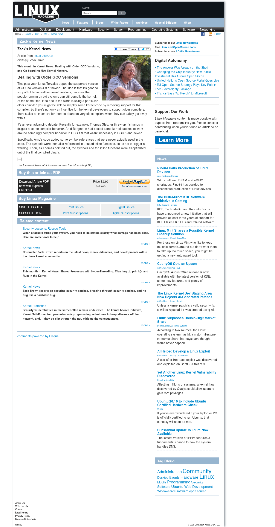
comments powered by (37, 336)
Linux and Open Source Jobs (178, 47)
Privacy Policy (22, 515)
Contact (19, 509)
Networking (207, 29)
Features (82, 22)
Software (189, 29)
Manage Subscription (26, 519)
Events (174, 477)
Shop (187, 22)
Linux (167, 325)
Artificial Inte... (162, 301)
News (65, 22)
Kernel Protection (34, 306)
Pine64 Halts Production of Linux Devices (182, 170)
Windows (163, 491)
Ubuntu (160, 408)
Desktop (45, 29)
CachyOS (171, 267)
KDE (159, 205)
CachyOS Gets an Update (177, 263)
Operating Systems (165, 29)
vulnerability (183, 355)
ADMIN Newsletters (188, 51)
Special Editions (166, 22)
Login (218, 33)
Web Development (198, 486)
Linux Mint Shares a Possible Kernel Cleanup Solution (185, 232)
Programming (137, 29)
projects (174, 205)
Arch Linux (161, 267)
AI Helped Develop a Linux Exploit (183, 351)
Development (65, 29)
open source (197, 491)
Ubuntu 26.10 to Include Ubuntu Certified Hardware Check (181, 403)
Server (118, 29)
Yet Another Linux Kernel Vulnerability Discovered (186, 374)
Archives (142, 22)
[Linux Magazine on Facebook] (202, 33)
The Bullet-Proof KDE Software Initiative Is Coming (181, 199)
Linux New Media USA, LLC (207, 524)
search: (86, 7)
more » (146, 243)
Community (197, 470)
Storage (174, 176)
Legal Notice (21, 512)
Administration (25, 29)
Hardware (86, 29)
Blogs (100, 22)
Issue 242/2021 (44, 55)
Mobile (161, 482)
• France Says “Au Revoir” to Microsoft (181, 93)
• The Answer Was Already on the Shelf (181, 67)
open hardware (163, 176)
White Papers (119, 22)
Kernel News (31, 248)
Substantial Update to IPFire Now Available (182, 432)
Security (103, 29)
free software (179, 491)
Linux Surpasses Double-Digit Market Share (186, 320)
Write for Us (21, 506)
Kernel (173, 238)
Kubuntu (166, 205)
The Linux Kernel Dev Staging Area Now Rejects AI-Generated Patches (184, 295)
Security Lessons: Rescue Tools (44, 228)
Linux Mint (181, 238)
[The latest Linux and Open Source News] (210, 33)
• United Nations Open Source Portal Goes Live (187, 80)
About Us (20, 502)
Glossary (18, 525)
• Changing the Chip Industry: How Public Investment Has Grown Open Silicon (183, 74)
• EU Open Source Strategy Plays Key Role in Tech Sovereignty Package (186, 86)
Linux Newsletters (187, 43)
